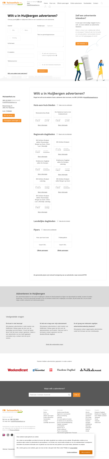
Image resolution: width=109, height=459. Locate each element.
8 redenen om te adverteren (64, 420)
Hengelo (88, 422)
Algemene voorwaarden (63, 414)
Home (46, 3)
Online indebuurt (61, 429)
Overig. (14, 38)
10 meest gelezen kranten (64, 419)
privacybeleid (73, 448)
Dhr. (13, 30)
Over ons (52, 3)
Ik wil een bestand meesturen (51, 65)
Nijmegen (88, 426)
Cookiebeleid (60, 426)
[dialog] (54, 445)
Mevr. (26, 30)
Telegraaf (97, 417)
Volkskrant (98, 422)
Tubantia (97, 420)
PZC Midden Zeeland (100, 415)
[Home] (13, 3)
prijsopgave (87, 36)
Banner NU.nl (61, 427)
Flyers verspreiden (62, 431)
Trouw (96, 419)
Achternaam (11, 43)
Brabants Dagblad (100, 412)
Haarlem (88, 420)
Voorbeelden (87, 3)
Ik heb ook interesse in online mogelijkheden (49, 54)
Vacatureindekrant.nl (14, 449)
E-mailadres (11, 52)
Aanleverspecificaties (63, 412)
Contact (95, 3)
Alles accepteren (85, 452)
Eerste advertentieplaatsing (64, 422)
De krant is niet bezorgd (14, 323)
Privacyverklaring (14, 430)
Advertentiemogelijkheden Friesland (67, 432)
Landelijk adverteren (49, 422)
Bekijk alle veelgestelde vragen (54, 344)
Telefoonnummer (12, 61)
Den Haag (88, 417)
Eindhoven (88, 419)
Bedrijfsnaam (45, 25)
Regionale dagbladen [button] (44, 134)
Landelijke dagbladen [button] (44, 221)
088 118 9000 (7, 100)
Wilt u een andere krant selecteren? (17, 73)
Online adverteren (76, 3)
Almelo (87, 412)
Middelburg (89, 424)
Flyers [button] (37, 229)
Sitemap (59, 417)
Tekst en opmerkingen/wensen (45, 34)
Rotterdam (88, 427)
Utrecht (88, 429)
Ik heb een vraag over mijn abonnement (53, 323)
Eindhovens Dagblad (100, 414)
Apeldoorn (88, 415)
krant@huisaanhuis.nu (33, 5)
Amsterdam (89, 414)
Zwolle (87, 431)
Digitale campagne (62, 424)
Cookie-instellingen (72, 452)
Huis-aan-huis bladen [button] (44, 105)
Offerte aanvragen (63, 3)
